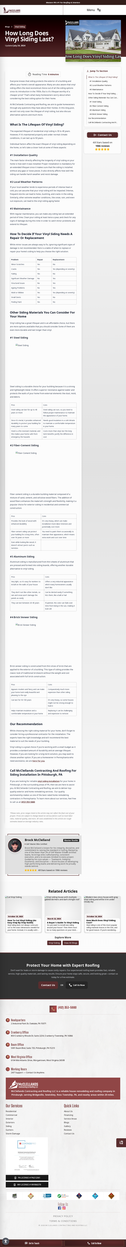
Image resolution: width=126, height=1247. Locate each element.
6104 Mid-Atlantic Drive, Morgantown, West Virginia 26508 (38, 1060)
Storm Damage (13, 1133)
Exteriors (10, 1122)
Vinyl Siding (20, 27)
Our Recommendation (97, 118)
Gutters (9, 1130)
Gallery (67, 1126)
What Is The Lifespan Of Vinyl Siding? (103, 77)
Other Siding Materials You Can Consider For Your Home (103, 97)
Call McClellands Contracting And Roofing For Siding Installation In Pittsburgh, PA (103, 122)
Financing (68, 1115)
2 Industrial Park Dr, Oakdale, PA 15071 (28, 1023)
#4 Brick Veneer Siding (98, 114)
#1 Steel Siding (96, 102)
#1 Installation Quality (99, 81)
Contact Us (48, 985)
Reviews (68, 1130)
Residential (11, 1111)
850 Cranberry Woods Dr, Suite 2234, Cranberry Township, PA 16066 (42, 1035)
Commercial (11, 1115)
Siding (9, 1126)
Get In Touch (34, 1243)
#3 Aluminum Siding (97, 110)
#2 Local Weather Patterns (100, 85)
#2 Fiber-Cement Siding (99, 106)
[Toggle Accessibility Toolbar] (5, 1241)
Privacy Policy (63, 1216)
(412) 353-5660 (28, 802)
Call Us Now (96, 1243)
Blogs (7, 27)
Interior (9, 1118)
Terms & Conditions (63, 1221)
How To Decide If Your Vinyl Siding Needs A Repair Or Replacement (103, 93)
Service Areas (70, 1118)
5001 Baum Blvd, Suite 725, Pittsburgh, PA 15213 (33, 1048)
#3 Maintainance (96, 89)
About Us (68, 1111)
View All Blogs (70, 943)
